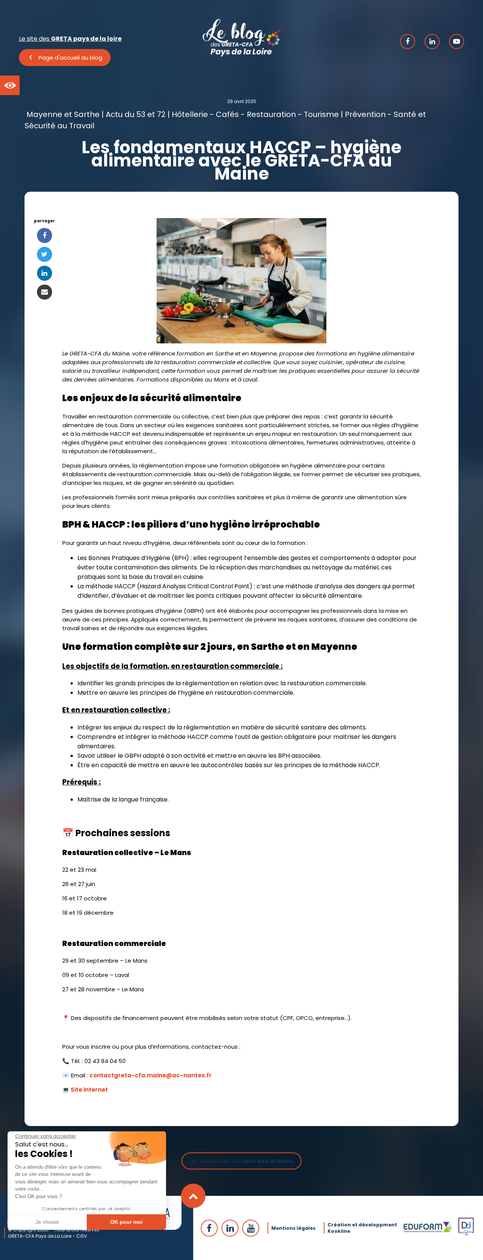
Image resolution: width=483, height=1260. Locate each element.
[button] (10, 85)
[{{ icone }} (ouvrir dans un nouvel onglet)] (407, 41)
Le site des (70, 38)
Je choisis (47, 1222)
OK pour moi (126, 1222)
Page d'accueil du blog (70, 58)
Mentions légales (293, 1228)
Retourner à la (247, 1161)
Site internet (89, 1090)
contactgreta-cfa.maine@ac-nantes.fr (150, 1075)
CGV (81, 1236)
